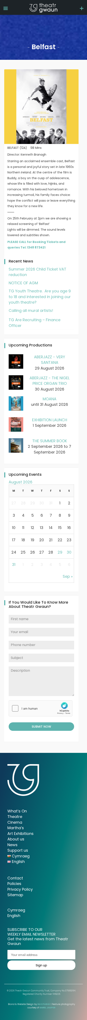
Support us (17, 850)
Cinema (14, 822)
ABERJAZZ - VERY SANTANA (49, 359)
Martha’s (15, 827)
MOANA (49, 399)
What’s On (17, 811)
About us (15, 839)
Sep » (68, 576)
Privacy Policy (20, 889)
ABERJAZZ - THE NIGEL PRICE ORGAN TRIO (49, 380)
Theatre (14, 816)
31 (13, 564)
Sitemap (15, 894)
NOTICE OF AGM (23, 283)
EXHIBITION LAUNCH (49, 420)
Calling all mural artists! (31, 310)
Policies (14, 883)
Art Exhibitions (20, 833)
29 (60, 552)
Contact (15, 878)
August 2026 (20, 482)
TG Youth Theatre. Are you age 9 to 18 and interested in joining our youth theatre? (40, 296)
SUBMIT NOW (41, 726)
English (13, 915)
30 (69, 552)
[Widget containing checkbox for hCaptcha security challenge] (40, 708)
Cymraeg (16, 910)
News (12, 844)
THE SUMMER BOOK (49, 441)
